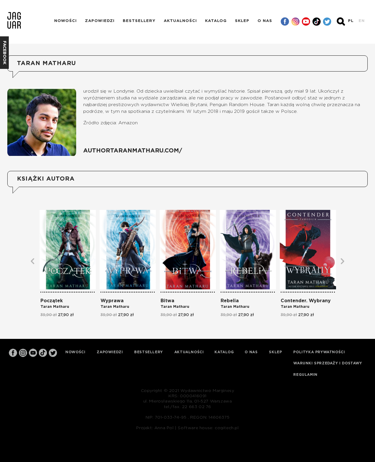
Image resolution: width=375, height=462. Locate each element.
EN (362, 21)
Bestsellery (139, 21)
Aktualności (180, 21)
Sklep (242, 21)
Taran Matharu (54, 307)
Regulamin (305, 374)
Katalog (216, 21)
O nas (265, 21)
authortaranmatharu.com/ (132, 151)
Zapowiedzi (100, 21)
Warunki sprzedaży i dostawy (327, 363)
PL (351, 21)
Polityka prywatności (319, 352)
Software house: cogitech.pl (208, 428)
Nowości (65, 21)
